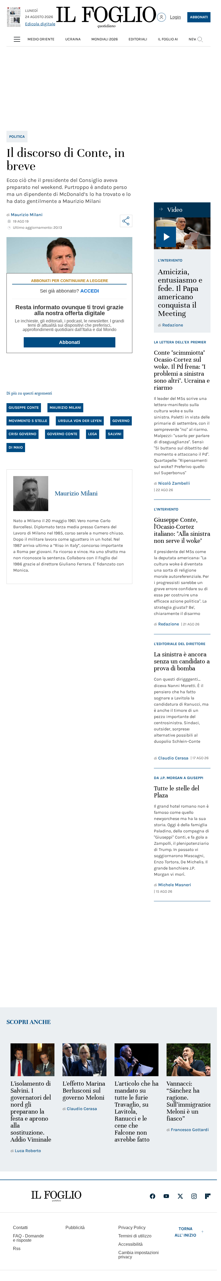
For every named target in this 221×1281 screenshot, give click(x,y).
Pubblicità (75, 1227)
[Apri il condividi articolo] (126, 221)
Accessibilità (130, 1244)
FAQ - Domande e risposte (28, 1238)
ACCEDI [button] (89, 291)
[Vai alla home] (106, 17)
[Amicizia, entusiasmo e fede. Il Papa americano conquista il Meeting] (182, 233)
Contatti (20, 1227)
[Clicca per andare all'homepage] (56, 1196)
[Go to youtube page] (166, 1196)
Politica (17, 136)
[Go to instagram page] (194, 1196)
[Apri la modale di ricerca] (200, 39)
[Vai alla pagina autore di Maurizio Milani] (30, 493)
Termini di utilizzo (134, 1236)
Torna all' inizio (185, 1232)
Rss (16, 1248)
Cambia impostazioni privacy (138, 1255)
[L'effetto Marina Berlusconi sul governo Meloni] (82, 1059)
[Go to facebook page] (152, 1196)
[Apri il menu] (17, 39)
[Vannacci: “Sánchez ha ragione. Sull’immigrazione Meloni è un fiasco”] (185, 1059)
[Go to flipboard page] (207, 1196)
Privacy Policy (132, 1227)
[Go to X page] (180, 1196)
